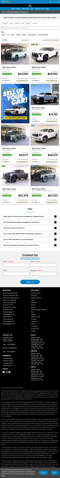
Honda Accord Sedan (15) (10, 295)
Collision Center (35, 316)
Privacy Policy (35, 328)
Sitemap (33, 331)
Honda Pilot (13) (7, 316)
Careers (33, 324)
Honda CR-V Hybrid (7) (9, 307)
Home (3, 12)
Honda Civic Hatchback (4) (11, 298)
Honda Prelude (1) (8, 319)
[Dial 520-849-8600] (54, 2)
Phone (5, 270)
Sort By (44, 40)
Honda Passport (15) (9, 314)
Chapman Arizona (8, 361)
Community (34, 326)
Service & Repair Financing (38, 309)
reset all (35, 23)
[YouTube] (9, 372)
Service (33, 307)
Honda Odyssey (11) (8, 312)
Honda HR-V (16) (7, 309)
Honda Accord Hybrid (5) (10, 293)
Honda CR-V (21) (7, 305)
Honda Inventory (36, 293)
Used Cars (34, 295)
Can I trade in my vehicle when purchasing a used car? (22, 234)
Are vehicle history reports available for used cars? (22, 222)
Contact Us (34, 321)
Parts (32, 312)
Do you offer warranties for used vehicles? (18, 239)
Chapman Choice (8, 358)
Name (8, 261)
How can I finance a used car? (14, 228)
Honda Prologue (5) (8, 321)
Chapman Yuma (7, 365)
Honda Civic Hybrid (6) (9, 300)
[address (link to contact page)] (50, 2)
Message (36, 270)
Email (35, 261)
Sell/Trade (34, 302)
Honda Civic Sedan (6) (9, 302)
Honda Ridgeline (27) (9, 324)
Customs (33, 314)
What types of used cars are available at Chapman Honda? (24, 216)
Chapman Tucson (8, 363)
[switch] (58, 2)
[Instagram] (6, 372)
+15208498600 (11, 344)
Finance (33, 305)
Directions (34, 319)
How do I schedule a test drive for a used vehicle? (21, 245)
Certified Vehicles (36, 298)
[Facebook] (3, 372)
